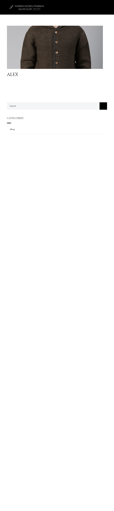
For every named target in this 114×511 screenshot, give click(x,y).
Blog (12, 129)
